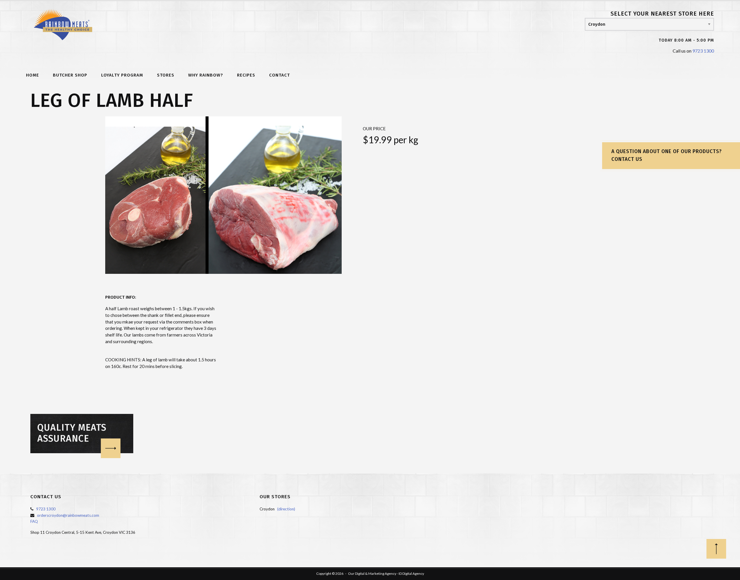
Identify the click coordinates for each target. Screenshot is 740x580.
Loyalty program (122, 75)
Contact (279, 75)
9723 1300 (703, 50)
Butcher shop (70, 75)
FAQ (34, 521)
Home (32, 75)
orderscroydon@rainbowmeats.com (68, 515)
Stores (165, 75)
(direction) (286, 509)
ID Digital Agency (411, 573)
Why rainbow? (205, 75)
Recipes (246, 75)
